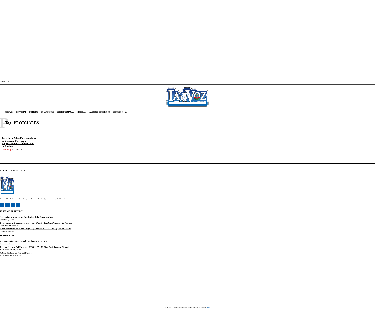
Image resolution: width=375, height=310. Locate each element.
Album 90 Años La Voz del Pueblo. (16, 253)
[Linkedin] (18, 81)
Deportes (3, 231)
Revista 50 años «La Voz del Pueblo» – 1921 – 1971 (23, 241)
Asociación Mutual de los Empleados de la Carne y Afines (26, 217)
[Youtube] (27, 81)
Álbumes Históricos (7, 244)
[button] (126, 112)
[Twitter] (22, 81)
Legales (3, 220)
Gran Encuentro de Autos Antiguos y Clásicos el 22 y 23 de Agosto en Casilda (35, 228)
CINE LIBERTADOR (5, 225)
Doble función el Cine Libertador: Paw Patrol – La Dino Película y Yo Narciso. (36, 223)
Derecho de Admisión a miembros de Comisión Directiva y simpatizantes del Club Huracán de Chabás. (19, 142)
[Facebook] (13, 81)
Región (6, 150)
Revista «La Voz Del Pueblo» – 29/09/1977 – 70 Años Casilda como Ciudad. (34, 247)
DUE (208, 307)
